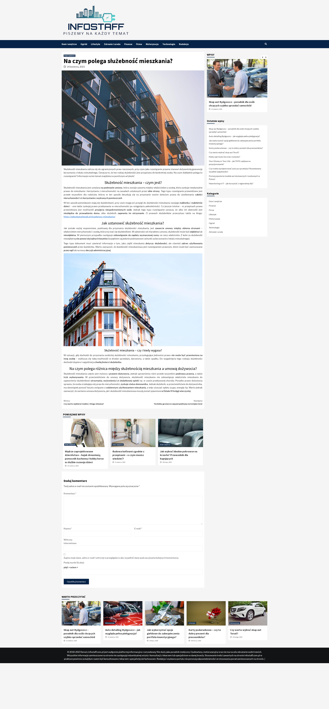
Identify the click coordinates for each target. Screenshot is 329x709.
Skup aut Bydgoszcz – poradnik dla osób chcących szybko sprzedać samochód (234, 130)
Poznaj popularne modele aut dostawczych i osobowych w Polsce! (234, 177)
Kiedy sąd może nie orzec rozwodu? (224, 156)
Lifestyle (95, 44)
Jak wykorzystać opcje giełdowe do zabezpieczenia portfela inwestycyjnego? (235, 142)
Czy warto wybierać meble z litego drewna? (84, 402)
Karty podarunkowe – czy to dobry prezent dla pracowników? (236, 148)
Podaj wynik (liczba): (74, 562)
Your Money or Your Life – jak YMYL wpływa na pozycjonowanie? (229, 162)
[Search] (265, 43)
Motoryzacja (152, 44)
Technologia (168, 44)
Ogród (84, 44)
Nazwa (68, 528)
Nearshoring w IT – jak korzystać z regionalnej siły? (231, 183)
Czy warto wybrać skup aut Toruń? (224, 152)
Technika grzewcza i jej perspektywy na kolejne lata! (178, 402)
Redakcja (184, 44)
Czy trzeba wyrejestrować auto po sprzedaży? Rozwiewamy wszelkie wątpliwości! (235, 170)
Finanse (128, 44)
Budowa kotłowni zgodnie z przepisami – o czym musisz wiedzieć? (128, 455)
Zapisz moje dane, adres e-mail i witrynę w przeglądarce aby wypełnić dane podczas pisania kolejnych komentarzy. (121, 557)
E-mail (138, 528)
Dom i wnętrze (69, 44)
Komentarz (70, 493)
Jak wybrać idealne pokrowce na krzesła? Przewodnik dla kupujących (178, 455)
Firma (139, 44)
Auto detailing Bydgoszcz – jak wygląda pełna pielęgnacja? (234, 136)
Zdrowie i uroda (112, 44)
